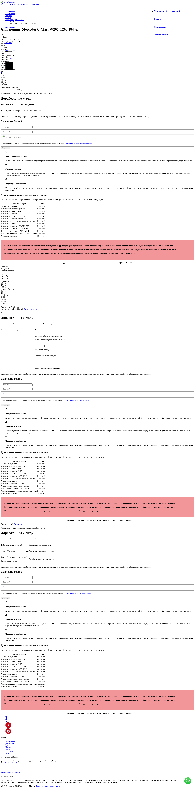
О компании (10, 749)
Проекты (8, 43)
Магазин (8, 745)
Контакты (9, 58)
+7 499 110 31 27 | (21, 4)
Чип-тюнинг (10, 14)
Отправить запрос (31, 90)
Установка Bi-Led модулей (167, 11)
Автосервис (10, 27)
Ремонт (157, 19)
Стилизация (160, 27)
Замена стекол (161, 35)
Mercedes (8, 16)
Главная (8, 12)
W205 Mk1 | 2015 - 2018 (14, 20)
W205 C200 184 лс (12, 22)
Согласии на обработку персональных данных (79, 143)
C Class (8, 18)
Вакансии (9, 753)
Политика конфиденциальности (48, 786)
